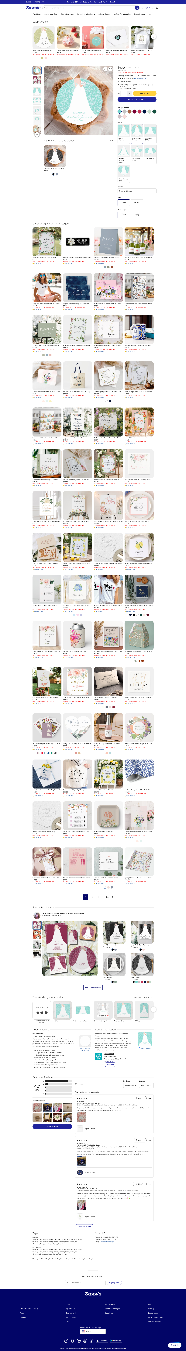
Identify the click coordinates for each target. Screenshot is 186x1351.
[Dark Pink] (139, 112)
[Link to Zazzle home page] (34, 8)
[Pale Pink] (120, 116)
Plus (43, 2)
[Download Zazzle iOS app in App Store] (102, 1340)
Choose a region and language (90, 1328)
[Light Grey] (124, 112)
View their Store (108, 1061)
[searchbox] (91, 7)
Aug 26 (122, 87)
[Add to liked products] (110, 69)
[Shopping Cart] (157, 7)
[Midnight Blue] (144, 112)
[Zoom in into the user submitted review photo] (37, 1107)
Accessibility (122, 1348)
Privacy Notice (106, 1348)
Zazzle (28, 2)
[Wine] (134, 112)
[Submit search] (137, 8)
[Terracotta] (129, 112)
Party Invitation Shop (141, 78)
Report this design (145, 1048)
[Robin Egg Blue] (120, 112)
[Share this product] (105, 69)
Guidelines (115, 1348)
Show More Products (93, 988)
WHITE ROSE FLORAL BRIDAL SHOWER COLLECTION (63, 913)
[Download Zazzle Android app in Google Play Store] (116, 1340)
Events (37, 2)
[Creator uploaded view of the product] (78, 100)
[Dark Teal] (154, 112)
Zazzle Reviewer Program (85, 1149)
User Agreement (97, 1348)
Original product (89, 1129)
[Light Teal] (149, 112)
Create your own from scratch (85, 1049)
